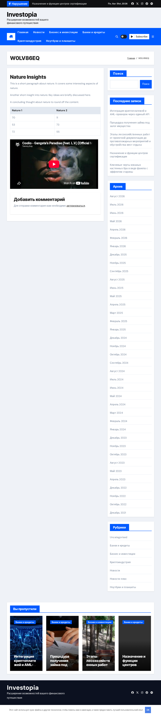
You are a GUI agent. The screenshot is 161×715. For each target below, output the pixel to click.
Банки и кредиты (94, 32)
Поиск (118, 73)
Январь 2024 (118, 429)
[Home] (11, 36)
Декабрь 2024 (118, 338)
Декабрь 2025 (118, 254)
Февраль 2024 (118, 421)
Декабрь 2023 (118, 437)
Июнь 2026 (116, 213)
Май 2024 (116, 396)
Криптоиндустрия (29, 41)
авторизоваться (76, 205)
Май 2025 (116, 296)
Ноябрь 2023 (118, 446)
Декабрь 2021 (118, 512)
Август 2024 (117, 371)
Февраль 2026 (118, 238)
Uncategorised (118, 537)
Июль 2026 (116, 204)
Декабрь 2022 (118, 487)
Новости (39, 32)
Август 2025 (117, 279)
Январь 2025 (118, 329)
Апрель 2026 (117, 229)
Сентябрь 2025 (119, 271)
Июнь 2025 (116, 288)
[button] (153, 36)
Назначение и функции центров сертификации (134, 664)
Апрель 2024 (117, 404)
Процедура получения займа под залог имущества (130, 124)
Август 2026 (117, 196)
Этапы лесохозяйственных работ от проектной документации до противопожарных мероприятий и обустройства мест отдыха (130, 139)
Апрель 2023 (117, 479)
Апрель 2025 (117, 304)
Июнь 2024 (116, 387)
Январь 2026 (118, 246)
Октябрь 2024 (118, 354)
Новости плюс (118, 579)
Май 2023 (116, 471)
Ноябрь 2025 (118, 263)
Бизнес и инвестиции (63, 32)
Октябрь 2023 (118, 454)
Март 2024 (116, 412)
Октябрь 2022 (118, 504)
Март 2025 (116, 313)
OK (148, 710)
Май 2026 (116, 221)
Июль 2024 (116, 379)
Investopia (22, 14)
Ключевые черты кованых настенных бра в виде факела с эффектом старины (129, 168)
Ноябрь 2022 (118, 496)
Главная (23, 32)
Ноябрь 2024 (118, 346)
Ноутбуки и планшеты (60, 41)
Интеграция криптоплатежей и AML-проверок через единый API (129, 112)
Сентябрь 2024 (119, 362)
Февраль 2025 (118, 321)
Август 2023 (117, 462)
